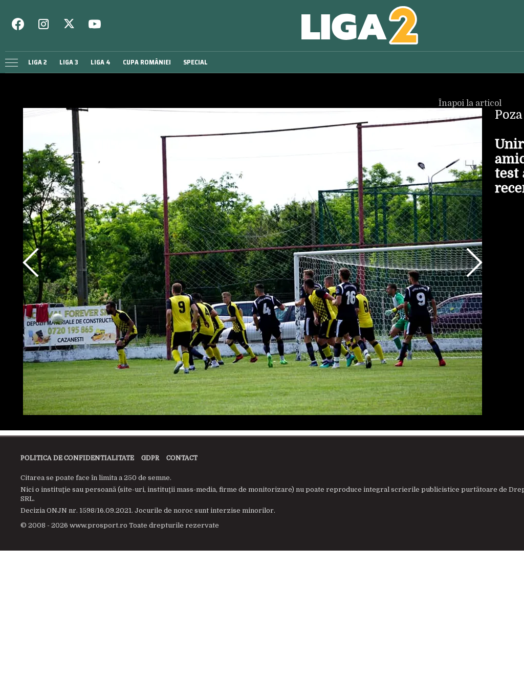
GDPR (150, 458)
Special (195, 62)
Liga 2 (37, 62)
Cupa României (147, 62)
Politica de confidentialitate (77, 458)
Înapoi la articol (471, 103)
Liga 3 (68, 62)
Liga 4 (101, 62)
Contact (182, 458)
